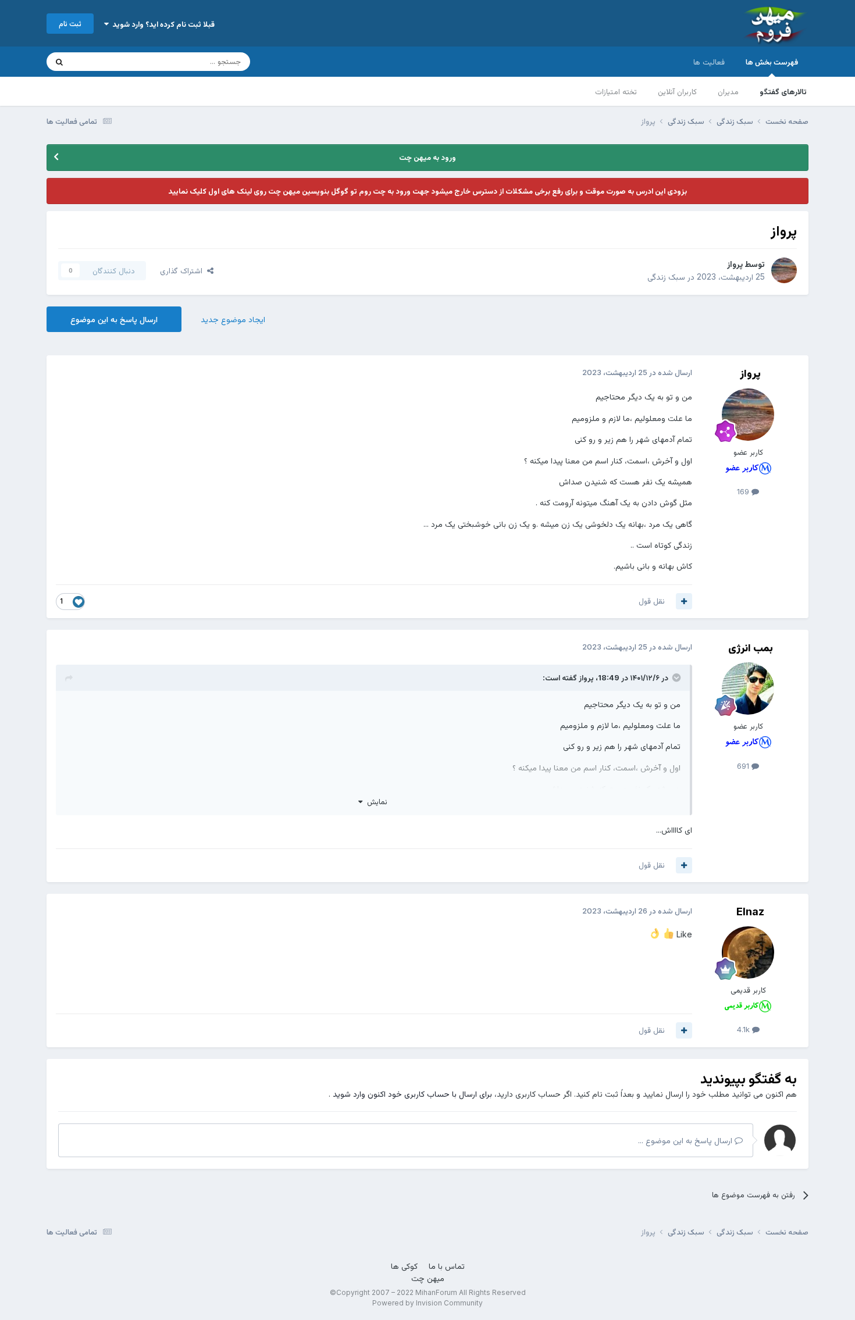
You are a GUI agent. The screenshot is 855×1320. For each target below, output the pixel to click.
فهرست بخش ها (772, 61)
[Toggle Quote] (675, 677)
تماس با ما (447, 1266)
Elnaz (750, 911)
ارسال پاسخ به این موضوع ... (686, 1140)
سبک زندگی (666, 276)
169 (744, 491)
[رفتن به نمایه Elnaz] (748, 952)
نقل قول (652, 600)
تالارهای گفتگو (783, 91)
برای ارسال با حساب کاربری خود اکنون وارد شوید (412, 1093)
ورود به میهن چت (427, 157)
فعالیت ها (709, 61)
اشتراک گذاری (183, 270)
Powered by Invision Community (427, 1302)
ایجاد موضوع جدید (233, 319)
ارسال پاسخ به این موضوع (114, 319)
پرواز (735, 264)
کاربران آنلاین (677, 91)
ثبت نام (70, 23)
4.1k (744, 1029)
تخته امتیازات (616, 91)
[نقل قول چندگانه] (684, 601)
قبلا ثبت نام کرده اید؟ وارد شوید (162, 23)
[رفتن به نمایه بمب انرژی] (748, 688)
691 (744, 765)
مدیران (728, 91)
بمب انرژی (750, 647)
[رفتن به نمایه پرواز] (784, 270)
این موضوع (104, 61)
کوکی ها (404, 1266)
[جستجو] (59, 61)
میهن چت (427, 1278)
